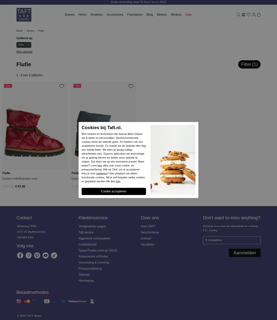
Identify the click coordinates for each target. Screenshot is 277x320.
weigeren (101, 173)
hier (100, 165)
